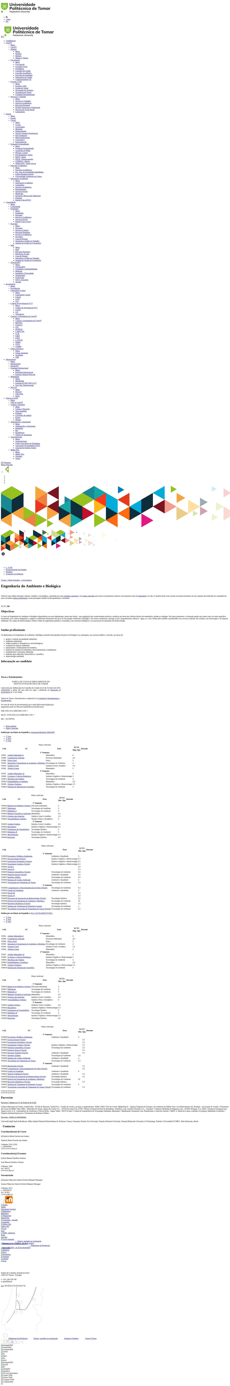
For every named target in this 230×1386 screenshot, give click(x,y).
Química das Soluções (16, 816)
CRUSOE (19, 394)
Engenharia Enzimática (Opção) (20, 861)
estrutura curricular (71, 596)
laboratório (142, 596)
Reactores (11, 837)
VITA (17, 344)
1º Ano (8, 736)
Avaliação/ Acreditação (14, 574)
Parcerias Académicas (19, 166)
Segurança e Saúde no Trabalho (27, 241)
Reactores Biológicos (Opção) (19, 904)
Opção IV (11, 896)
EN (7, 21)
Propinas (18, 198)
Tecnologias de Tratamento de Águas (22, 882)
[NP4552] (5, 1250)
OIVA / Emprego (21, 280)
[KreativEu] (6, 1254)
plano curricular (89, 596)
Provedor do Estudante (24, 75)
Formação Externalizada (20, 144)
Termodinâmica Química (17, 819)
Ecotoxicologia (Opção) (17, 859)
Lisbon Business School (24, 174)
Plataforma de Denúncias (18, 1338)
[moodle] (9, 1203)
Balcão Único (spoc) (23, 222)
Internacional (11, 359)
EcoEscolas (19, 278)
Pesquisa (7, 463)
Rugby (17, 418)
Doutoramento (20, 131)
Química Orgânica (14, 784)
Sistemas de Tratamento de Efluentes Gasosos (25, 906)
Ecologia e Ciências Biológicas (19, 776)
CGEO (18, 310)
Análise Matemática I (16, 755)
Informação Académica (19, 179)
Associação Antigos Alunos (25, 448)
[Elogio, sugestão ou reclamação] (7, 1239)
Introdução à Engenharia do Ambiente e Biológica (26, 763)
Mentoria (18, 271)
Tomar (17, 458)
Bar (16, 430)
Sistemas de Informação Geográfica (21, 787)
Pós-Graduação (21, 135)
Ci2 (16, 312)
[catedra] (4, 1259)
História (14, 49)
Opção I (11, 867)
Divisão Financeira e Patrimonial (27, 107)
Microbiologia (13, 835)
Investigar (19, 237)
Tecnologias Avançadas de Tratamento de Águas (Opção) (29, 909)
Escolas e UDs (16, 82)
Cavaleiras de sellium (23, 415)
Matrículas (19, 194)
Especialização (20, 142)
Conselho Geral (21, 67)
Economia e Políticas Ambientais (20, 856)
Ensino (8, 114)
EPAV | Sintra (20, 157)
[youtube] (12, 1343)
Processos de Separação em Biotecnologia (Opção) (27, 898)
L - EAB (9, 567)
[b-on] (3, 1261)
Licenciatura (20, 127)
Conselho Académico (23, 73)
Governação (15, 60)
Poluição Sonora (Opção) (17, 875)
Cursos (13, 120)
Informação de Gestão (23, 77)
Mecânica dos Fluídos (16, 779)
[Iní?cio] (26, 13)
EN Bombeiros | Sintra (23, 155)
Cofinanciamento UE (23, 79)
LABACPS (19, 331)
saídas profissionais (20, 598)
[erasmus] (5, 1257)
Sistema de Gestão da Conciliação (28, 243)
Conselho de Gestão (23, 71)
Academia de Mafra (22, 151)
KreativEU (15, 366)
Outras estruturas (17, 349)
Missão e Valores (21, 58)
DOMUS (18, 329)
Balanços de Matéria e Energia (19, 806)
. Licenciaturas (26, 580)
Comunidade (10, 202)
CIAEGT (19, 325)
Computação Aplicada (16, 758)
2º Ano (8, 739)
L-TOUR (19, 340)
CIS (16, 327)
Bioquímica (12, 827)
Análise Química (14, 824)
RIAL (17, 396)
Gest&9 (18, 347)
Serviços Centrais (22, 230)
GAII (17, 299)
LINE (17, 338)
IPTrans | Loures (21, 153)
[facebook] (3, 1203)
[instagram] (8, 1343)
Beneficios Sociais (22, 254)
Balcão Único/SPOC (23, 200)
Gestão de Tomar (21, 88)
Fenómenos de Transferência (18, 829)
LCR (17, 334)
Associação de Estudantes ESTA (27, 446)
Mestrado (18, 129)
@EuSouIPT (15, 263)
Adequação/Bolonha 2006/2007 (43, 732)
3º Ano (8, 741)
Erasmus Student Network (25, 375)
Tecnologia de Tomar (23, 92)
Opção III (11, 893)
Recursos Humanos (22, 105)
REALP (14, 387)
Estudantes (15, 209)
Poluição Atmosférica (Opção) (19, 872)
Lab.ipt (18, 297)
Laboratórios (20, 112)
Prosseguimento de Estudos (16, 570)
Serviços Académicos (23, 103)
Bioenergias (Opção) (15, 1066)
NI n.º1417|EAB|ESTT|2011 (41, 913)
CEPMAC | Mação (22, 161)
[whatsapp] (26, 1343)
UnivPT (9, 43)
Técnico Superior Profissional (26, 133)
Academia (19, 355)
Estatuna (18, 413)
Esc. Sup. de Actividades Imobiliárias (29, 172)
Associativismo (16, 437)
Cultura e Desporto (18, 405)
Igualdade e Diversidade (24, 273)
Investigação (10, 284)
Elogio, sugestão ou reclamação (45, 1338)
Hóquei (18, 420)
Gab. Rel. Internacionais (24, 385)
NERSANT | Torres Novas (25, 163)
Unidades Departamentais (25, 95)
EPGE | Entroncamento (24, 159)
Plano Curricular (12, 728)
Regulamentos (20, 189)
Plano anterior (11, 726)
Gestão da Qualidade (15, 890)
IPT (2, 37)
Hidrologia (12, 808)
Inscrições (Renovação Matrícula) (28, 196)
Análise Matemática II (16, 774)
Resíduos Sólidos (14, 877)
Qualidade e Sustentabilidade (26, 269)
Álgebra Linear (13, 768)
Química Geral (13, 766)
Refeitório (19, 428)
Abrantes (18, 456)
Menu (13, 45)
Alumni (18, 282)
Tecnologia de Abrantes (24, 90)
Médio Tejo (15, 450)
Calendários (19, 185)
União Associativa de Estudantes (27, 443)
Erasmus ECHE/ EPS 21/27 (26, 383)
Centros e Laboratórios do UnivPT (24, 316)
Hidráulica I (12, 811)
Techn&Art (19, 314)
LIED (17, 336)
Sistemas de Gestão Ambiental (19, 880)
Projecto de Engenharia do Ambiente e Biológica (26, 901)
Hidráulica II (12, 832)
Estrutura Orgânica (71, 1338)
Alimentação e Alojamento (21, 422)
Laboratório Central (18, 291)
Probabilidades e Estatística (18, 782)
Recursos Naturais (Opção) (18, 1053)
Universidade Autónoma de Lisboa (28, 176)
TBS (17, 357)
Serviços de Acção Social (24, 110)
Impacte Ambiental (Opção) (18, 1074)
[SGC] (4, 1252)
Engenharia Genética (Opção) (19, 864)
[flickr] (21, 1343)
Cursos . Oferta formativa (10, 580)
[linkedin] (17, 1343)
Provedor (18, 215)
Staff (12, 245)
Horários (9, 572)
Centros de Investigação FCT (22, 303)
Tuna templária (21, 411)
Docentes (14, 224)
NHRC (18, 342)
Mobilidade (15, 377)
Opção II (11, 869)
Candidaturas (11, 41)
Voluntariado (20, 275)
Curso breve (20, 140)
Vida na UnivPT (12, 398)
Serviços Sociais (21, 191)
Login (8, 19)
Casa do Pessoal (21, 239)
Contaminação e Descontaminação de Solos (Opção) (27, 888)
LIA (17, 301)
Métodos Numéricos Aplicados (19, 814)
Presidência (19, 69)
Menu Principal (7, 465)
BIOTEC (18, 323)
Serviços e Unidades (18, 97)
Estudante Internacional (19, 368)
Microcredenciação (22, 138)
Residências (19, 433)
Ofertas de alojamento (23, 435)
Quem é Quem (90, 1338)
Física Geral (12, 760)
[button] (2, 1384)
